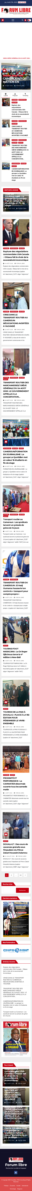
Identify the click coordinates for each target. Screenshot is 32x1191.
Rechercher (8, 884)
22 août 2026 (9, 400)
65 (20, 875)
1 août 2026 (8, 793)
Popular (15, 95)
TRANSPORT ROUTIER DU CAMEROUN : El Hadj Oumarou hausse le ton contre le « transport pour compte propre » (15, 588)
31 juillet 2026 (10, 856)
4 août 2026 (8, 660)
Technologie (13, 1189)
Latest (6, 95)
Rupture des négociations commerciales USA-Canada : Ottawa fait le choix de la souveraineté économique (15, 1074)
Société (5, 75)
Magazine (21, 72)
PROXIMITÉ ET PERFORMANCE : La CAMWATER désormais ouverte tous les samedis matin (15, 784)
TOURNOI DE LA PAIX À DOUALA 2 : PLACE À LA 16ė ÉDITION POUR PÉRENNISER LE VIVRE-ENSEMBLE (16, 718)
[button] (22, 20)
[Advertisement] (16, 39)
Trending (25, 95)
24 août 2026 (9, 263)
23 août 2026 (9, 329)
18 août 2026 (9, 466)
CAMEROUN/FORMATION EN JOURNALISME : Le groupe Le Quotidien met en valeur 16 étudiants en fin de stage (15, 457)
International (13, 72)
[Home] (2, 20)
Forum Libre (19, 85)
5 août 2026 (8, 85)
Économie (5, 72)
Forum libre (16, 1165)
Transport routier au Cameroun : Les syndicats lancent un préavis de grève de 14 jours (15, 201)
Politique (6, 1185)
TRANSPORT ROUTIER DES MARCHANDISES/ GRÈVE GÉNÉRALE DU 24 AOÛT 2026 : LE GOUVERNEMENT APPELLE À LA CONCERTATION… (20, 152)
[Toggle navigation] (12, 20)
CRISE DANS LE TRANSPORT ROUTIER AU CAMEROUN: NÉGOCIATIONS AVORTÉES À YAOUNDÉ (20, 131)
